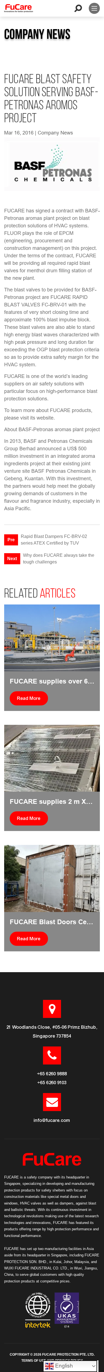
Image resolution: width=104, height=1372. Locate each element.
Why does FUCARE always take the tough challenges (58, 558)
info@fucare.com (52, 1120)
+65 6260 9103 (52, 1083)
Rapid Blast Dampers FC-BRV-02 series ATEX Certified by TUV (54, 539)
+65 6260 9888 (52, 1074)
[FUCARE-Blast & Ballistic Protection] (18, 8)
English (63, 1366)
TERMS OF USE (33, 1361)
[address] (52, 1009)
